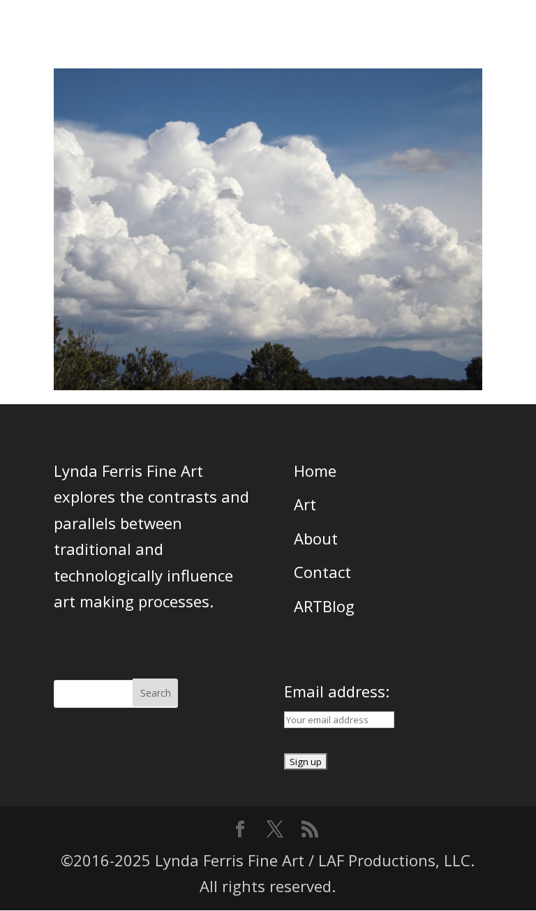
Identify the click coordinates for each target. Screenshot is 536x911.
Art (305, 504)
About (316, 538)
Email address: (336, 691)
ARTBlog (324, 605)
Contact (322, 571)
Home (315, 470)
